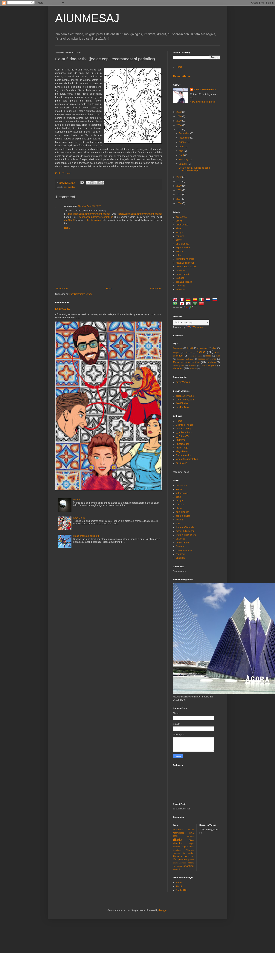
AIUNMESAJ (87, 18)
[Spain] (196, 300)
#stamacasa (182, 224)
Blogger (163, 910)
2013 (179, 129)
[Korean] (189, 304)
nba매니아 (69, 220)
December (184, 133)
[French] (183, 300)
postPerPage (182, 407)
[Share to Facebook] (99, 183)
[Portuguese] (176, 304)
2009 (179, 190)
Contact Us (181, 890)
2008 (179, 194)
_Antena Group (183, 428)
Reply (67, 228)
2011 (179, 181)
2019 (179, 120)
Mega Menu (182, 451)
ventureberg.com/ (92, 220)
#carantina (181, 217)
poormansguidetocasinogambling (96, 217)
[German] (189, 300)
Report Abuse (181, 76)
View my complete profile (203, 102)
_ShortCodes (182, 444)
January (183, 164)
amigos (179, 232)
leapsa (179, 251)
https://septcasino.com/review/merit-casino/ (140, 214)
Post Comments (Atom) (80, 294)
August (183, 142)
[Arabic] (196, 304)
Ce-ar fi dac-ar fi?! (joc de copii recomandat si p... (194, 169)
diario (179, 240)
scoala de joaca (184, 282)
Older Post (155, 288)
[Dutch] (209, 300)
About (179, 886)
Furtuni (76, 499)
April (181, 155)
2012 (179, 177)
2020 (179, 116)
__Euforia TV (182, 436)
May (181, 151)
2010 (179, 186)
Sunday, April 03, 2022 (89, 206)
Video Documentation (187, 459)
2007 (179, 199)
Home (109, 288)
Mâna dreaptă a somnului (86, 536)
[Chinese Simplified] (202, 304)
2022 (179, 112)
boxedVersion (183, 382)
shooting (180, 285)
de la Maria (181, 463)
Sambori (180, 278)
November (184, 137)
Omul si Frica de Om (186, 266)
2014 (179, 125)
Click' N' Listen (63, 173)
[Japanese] (183, 304)
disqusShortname (185, 396)
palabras (180, 270)
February (184, 159)
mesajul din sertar (185, 263)
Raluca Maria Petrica (205, 89)
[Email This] (88, 183)
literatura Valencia (185, 259)
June (182, 146)
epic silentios (69, 187)
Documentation (183, 455)
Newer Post (62, 288)
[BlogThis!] (92, 183)
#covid (179, 220)
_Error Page (182, 447)
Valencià (180, 289)
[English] (176, 300)
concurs (180, 236)
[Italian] (202, 300)
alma (178, 228)
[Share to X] (95, 183)
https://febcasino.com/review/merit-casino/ (89, 214)
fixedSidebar (182, 403)
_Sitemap (181, 440)
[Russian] (215, 300)
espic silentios (183, 247)
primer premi (182, 274)
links (178, 255)
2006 (179, 203)
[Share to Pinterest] (102, 183)
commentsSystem (185, 399)
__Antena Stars (184, 432)
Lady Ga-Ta (62, 308)
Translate (198, 327)
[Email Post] (82, 182)
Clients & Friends (184, 425)
